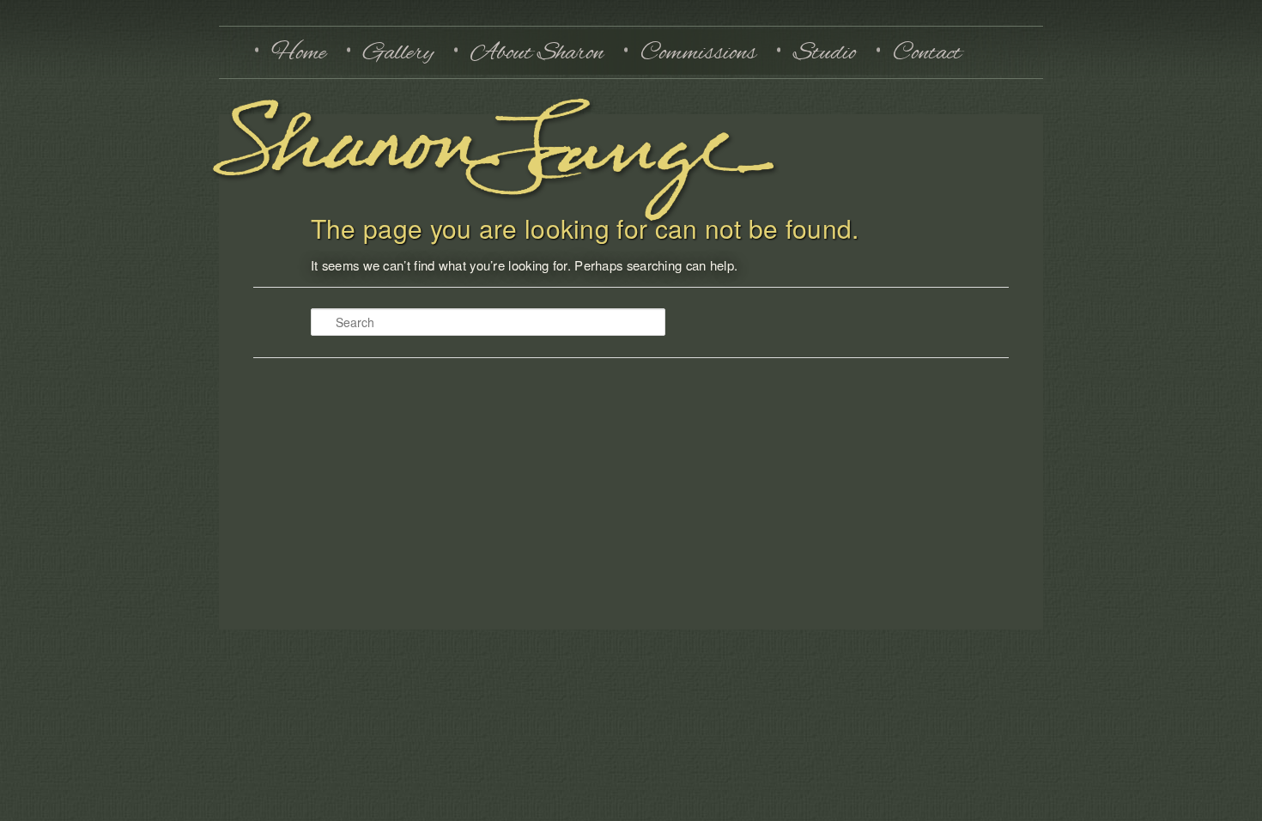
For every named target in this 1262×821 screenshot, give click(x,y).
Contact (927, 52)
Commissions (698, 52)
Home (298, 52)
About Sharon (537, 52)
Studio (824, 52)
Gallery (398, 52)
